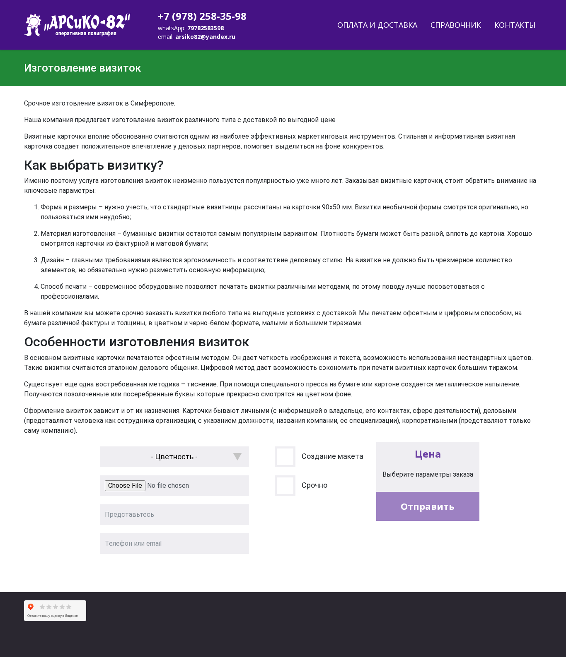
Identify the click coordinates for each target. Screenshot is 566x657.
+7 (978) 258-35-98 (202, 16)
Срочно (314, 485)
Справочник (456, 25)
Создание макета (332, 456)
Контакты (514, 25)
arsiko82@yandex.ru (205, 37)
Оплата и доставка (377, 25)
